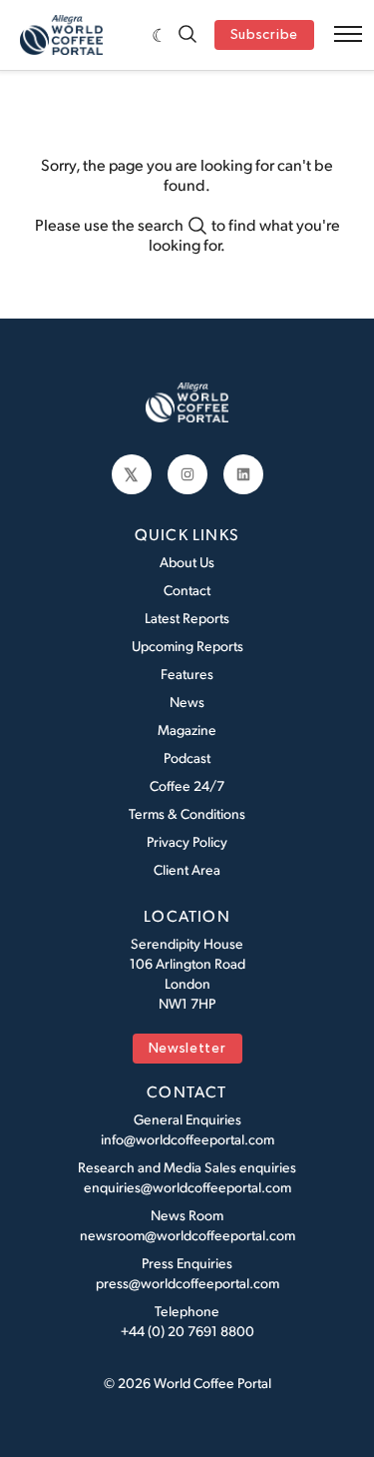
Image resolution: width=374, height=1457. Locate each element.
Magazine (187, 729)
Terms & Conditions (187, 813)
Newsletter (187, 1049)
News (187, 701)
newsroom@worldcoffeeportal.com (187, 1234)
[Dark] (160, 35)
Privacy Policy (187, 841)
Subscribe (264, 35)
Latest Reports (187, 617)
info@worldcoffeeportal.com (187, 1138)
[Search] (187, 35)
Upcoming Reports (187, 645)
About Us (187, 561)
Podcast (187, 757)
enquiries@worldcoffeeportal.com (187, 1186)
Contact (187, 589)
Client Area (187, 869)
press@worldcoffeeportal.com (187, 1282)
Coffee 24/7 (187, 785)
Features (187, 673)
